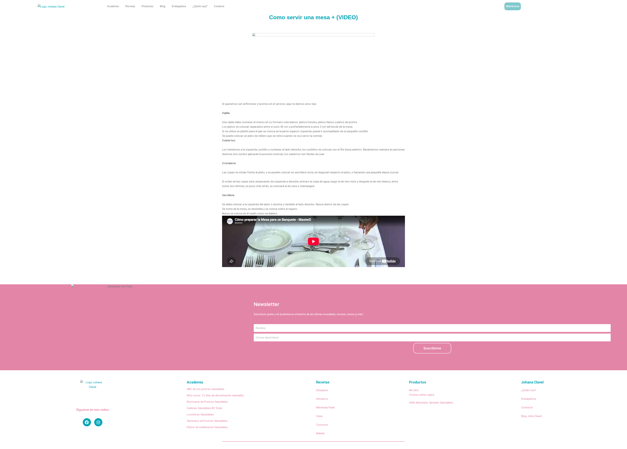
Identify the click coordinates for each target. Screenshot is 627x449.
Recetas (130, 6)
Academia (113, 6)
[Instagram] (98, 422)
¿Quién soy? (200, 6)
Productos (147, 6)
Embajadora (179, 6)
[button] (591, 5)
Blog (162, 6)
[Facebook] (87, 422)
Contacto (219, 6)
